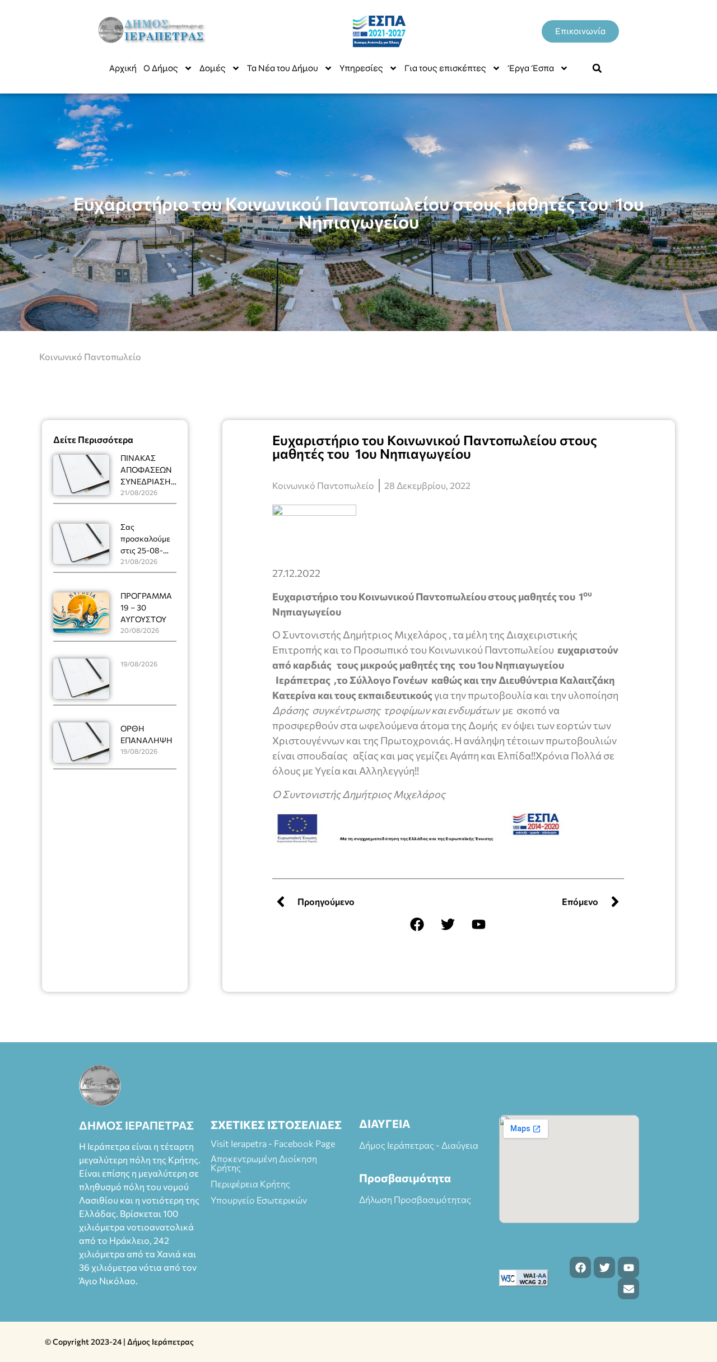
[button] (597, 68)
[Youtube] (479, 924)
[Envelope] (628, 1288)
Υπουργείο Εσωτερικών (259, 1200)
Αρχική (123, 68)
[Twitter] (448, 924)
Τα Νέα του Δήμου (282, 68)
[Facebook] (417, 924)
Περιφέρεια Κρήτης (250, 1183)
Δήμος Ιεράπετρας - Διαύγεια (418, 1145)
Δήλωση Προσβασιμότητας (415, 1199)
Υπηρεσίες (361, 68)
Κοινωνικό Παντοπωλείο (90, 356)
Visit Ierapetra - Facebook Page (273, 1143)
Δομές (212, 68)
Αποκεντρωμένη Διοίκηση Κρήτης (264, 1163)
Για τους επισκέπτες (445, 68)
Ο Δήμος (160, 68)
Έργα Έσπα (531, 68)
